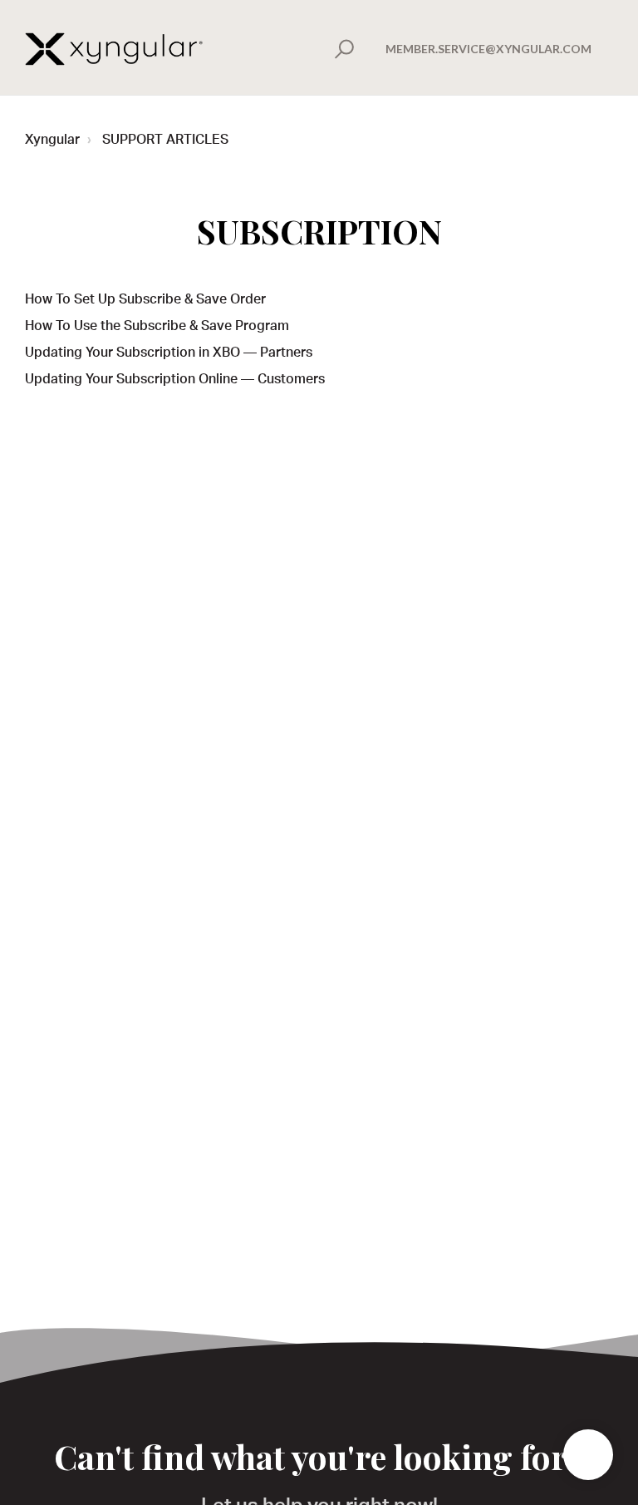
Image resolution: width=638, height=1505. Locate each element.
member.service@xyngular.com (488, 49)
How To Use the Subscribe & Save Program (157, 327)
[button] (342, 49)
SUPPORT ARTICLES (165, 141)
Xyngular (52, 141)
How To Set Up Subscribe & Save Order (145, 301)
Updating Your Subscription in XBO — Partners (168, 354)
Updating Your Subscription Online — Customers (175, 380)
